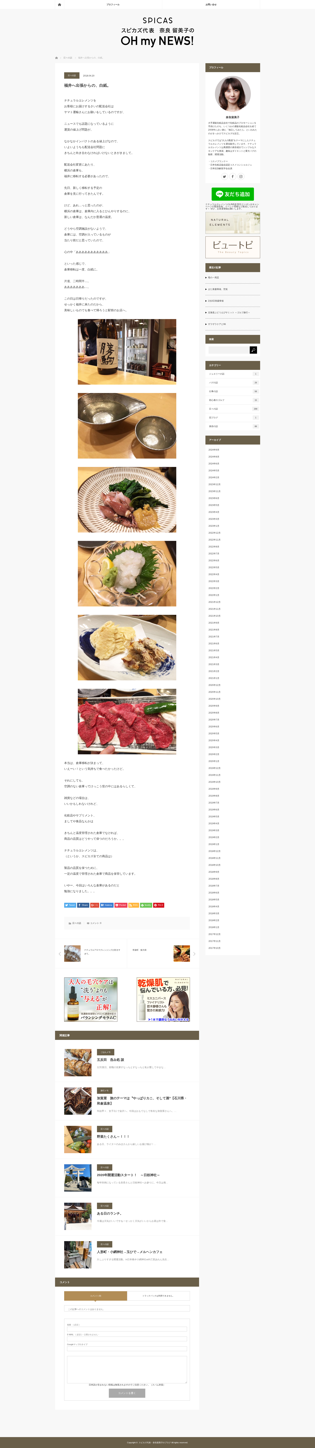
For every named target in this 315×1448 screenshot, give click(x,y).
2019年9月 (214, 789)
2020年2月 (214, 754)
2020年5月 (214, 733)
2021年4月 (214, 657)
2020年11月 (215, 692)
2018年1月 (214, 927)
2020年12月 (215, 685)
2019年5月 (214, 816)
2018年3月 (214, 913)
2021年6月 (214, 643)
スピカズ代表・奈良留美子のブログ (155, 1442)
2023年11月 (215, 491)
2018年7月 (214, 886)
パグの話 (233, 382)
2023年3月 (214, 519)
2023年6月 (214, 498)
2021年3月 (214, 664)
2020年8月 (214, 713)
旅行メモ (105, 1090)
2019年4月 (214, 823)
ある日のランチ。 (110, 1213)
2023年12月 (215, 484)
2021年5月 (214, 650)
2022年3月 (214, 581)
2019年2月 (214, 837)
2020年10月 (215, 699)
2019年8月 (214, 796)
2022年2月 (214, 588)
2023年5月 (214, 505)
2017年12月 (215, 934)
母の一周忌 (213, 277)
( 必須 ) (73, 1325)
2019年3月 (214, 830)
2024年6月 (214, 463)
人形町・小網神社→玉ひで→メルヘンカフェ (130, 1252)
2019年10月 (215, 782)
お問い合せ (211, 4)
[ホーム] (59, 4)
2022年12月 (215, 533)
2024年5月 (214, 470)
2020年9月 (214, 706)
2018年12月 (215, 851)
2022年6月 (214, 560)
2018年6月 (214, 892)
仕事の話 (233, 391)
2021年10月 (215, 616)
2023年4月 (214, 512)
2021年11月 (215, 609)
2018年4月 (214, 906)
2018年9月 (214, 872)
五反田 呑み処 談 (110, 1060)
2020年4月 (214, 740)
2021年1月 (214, 678)
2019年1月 (214, 844)
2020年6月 (214, 726)
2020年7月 (214, 719)
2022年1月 (214, 595)
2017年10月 (215, 948)
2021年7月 (214, 636)
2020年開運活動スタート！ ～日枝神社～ (128, 1175)
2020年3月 (214, 747)
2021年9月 (214, 623)
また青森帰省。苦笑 (218, 289)
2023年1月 (214, 526)
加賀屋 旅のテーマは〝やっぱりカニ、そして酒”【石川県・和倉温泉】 (142, 1100)
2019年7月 (214, 802)
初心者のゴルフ (233, 400)
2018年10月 (215, 865)
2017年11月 (215, 941)
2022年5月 (214, 567)
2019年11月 (215, 775)
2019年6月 (214, 809)
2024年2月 (214, 477)
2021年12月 (215, 602)
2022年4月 (214, 574)
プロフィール (113, 4)
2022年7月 (214, 553)
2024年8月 (214, 456)
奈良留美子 (233, 117)
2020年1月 (214, 761)
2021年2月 (214, 671)
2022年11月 (215, 540)
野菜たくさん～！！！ (113, 1136)
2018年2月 (214, 920)
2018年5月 (214, 899)
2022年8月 (214, 546)
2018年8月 (214, 879)
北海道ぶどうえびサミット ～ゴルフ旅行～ (229, 312)
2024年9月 (214, 450)
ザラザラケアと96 (217, 324)
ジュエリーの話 (232, 374)
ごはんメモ (106, 1052)
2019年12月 (215, 768)
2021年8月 (214, 629)
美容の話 (233, 426)
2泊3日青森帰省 (216, 301)
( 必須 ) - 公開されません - (83, 1335)
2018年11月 (215, 858)
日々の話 (72, 75)
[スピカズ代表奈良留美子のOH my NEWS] (157, 46)
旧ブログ (232, 417)
